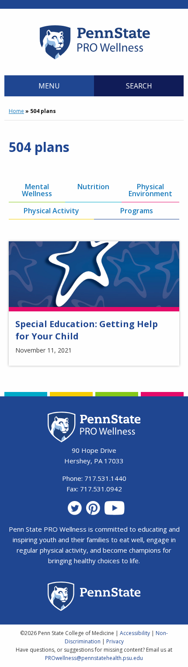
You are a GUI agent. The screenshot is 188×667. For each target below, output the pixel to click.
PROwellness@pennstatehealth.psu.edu (94, 658)
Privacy (115, 641)
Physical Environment (150, 190)
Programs (136, 210)
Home (16, 111)
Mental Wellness (37, 190)
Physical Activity (51, 210)
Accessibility (135, 633)
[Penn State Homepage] (94, 598)
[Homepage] (94, 59)
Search (139, 86)
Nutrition (93, 186)
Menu (49, 86)
